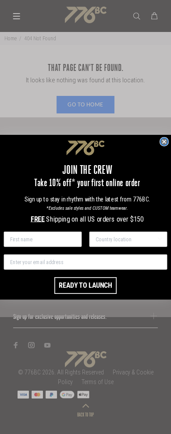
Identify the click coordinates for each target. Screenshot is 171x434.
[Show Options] (160, 239)
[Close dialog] (164, 141)
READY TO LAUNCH (85, 285)
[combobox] (126, 239)
